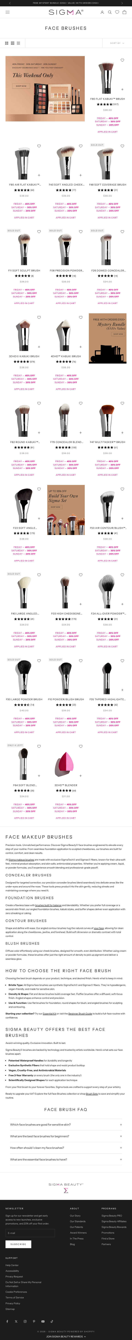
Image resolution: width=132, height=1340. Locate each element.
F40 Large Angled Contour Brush (24, 614)
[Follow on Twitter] (16, 1321)
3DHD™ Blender (66, 785)
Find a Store (108, 1238)
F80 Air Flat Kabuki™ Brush (24, 185)
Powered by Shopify (81, 1331)
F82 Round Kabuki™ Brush (24, 442)
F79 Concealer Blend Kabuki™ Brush (66, 442)
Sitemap (10, 1309)
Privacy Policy (13, 1303)
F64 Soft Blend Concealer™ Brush (24, 785)
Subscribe (18, 1244)
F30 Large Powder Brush (24, 699)
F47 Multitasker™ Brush (107, 442)
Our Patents (76, 1227)
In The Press (77, 1238)
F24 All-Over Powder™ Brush (107, 614)
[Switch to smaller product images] (12, 43)
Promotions (108, 1232)
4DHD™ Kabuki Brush (66, 356)
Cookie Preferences (16, 1291)
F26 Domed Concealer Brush (107, 271)
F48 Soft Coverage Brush (107, 184)
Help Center (12, 1265)
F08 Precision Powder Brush (66, 271)
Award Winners (78, 1232)
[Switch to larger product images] (6, 43)
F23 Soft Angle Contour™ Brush (24, 528)
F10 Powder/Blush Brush (66, 699)
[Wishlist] (117, 12)
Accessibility (12, 1270)
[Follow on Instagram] (25, 1321)
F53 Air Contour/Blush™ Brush (107, 528)
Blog (72, 1244)
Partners (106, 1244)
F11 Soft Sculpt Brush (24, 270)
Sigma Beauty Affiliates (114, 1221)
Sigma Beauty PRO (112, 1215)
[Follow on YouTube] (43, 1321)
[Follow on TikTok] (52, 1321)
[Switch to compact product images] (18, 43)
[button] (66, 1336)
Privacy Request (14, 1276)
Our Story (75, 1215)
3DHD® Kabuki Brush (24, 356)
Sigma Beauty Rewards (114, 1227)
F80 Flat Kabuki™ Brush (107, 98)
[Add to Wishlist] (122, 60)
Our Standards (78, 1221)
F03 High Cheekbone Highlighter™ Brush (66, 614)
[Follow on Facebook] (7, 1321)
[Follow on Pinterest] (34, 1321)
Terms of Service (15, 1297)
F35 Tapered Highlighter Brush (108, 700)
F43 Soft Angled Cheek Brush (66, 185)
